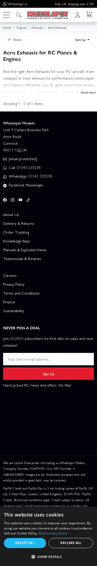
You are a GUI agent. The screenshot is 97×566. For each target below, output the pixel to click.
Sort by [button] (81, 39)
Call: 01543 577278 (24, 167)
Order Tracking (16, 232)
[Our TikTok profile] (28, 199)
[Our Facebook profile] (5, 199)
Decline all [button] (70, 543)
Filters (17, 39)
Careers (10, 275)
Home (7, 27)
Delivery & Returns (18, 223)
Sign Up (48, 373)
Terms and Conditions (21, 293)
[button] (6, 15)
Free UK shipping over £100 (74, 3)
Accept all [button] (25, 543)
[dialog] (48, 536)
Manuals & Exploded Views (24, 250)
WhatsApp (17, 3)
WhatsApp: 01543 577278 (30, 176)
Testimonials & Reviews (22, 258)
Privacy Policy (14, 284)
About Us (11, 214)
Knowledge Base (16, 241)
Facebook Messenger (25, 185)
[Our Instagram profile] (12, 199)
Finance (9, 302)
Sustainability (13, 310)
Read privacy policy (53, 533)
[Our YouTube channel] (20, 199)
